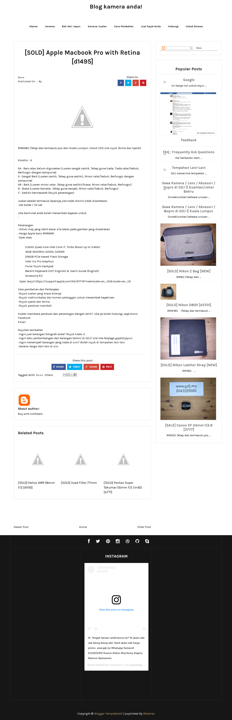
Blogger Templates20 (108, 713)
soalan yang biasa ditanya (44, 293)
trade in (80, 334)
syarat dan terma (39, 301)
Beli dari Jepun (71, 26)
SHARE (59, 367)
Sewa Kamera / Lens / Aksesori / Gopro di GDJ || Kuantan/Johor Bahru (188, 187)
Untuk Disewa (194, 26)
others (49, 375)
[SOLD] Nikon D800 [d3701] (188, 305)
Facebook (24, 318)
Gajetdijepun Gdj (118, 664)
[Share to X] (71, 375)
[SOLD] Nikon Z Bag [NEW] (188, 271)
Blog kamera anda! (116, 6)
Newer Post (21, 527)
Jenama (50, 26)
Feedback (188, 140)
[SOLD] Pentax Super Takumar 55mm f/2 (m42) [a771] (123, 487)
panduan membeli (40, 305)
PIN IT (108, 367)
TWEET (76, 367)
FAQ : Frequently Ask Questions (188, 152)
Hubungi (173, 26)
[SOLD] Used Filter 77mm (79, 483)
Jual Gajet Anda (151, 26)
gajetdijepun (123, 338)
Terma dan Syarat (129, 148)
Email (22, 322)
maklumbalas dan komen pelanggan (52, 297)
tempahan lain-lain (112, 342)
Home (83, 527)
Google (188, 80)
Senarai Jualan (97, 26)
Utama (33, 26)
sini (55, 346)
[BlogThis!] (68, 375)
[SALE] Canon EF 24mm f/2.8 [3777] (188, 427)
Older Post (144, 527)
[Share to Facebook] (75, 375)
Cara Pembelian (124, 26)
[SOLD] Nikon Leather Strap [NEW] (189, 365)
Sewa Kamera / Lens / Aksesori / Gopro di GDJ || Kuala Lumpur (188, 209)
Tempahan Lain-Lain (189, 168)
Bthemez (149, 713)
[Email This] (65, 375)
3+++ (21, 77)
